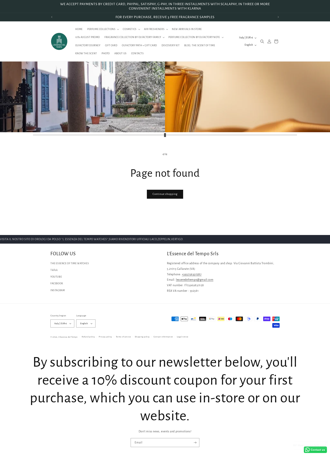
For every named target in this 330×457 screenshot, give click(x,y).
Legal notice (182, 337)
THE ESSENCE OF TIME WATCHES (69, 263)
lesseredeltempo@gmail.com (194, 279)
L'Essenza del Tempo (68, 337)
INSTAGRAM (57, 290)
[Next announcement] (278, 17)
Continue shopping (165, 194)
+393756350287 (192, 274)
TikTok (54, 270)
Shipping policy (142, 337)
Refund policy (88, 337)
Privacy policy (105, 337)
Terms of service (123, 337)
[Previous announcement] (52, 17)
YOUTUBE (56, 276)
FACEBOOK (56, 283)
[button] (103, 29)
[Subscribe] (195, 442)
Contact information (163, 337)
